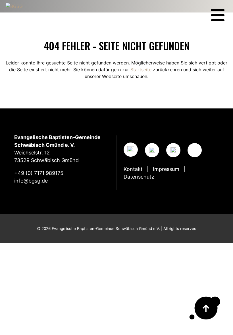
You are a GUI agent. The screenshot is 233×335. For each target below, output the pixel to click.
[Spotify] (173, 150)
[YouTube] (152, 150)
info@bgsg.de (31, 181)
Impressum (166, 169)
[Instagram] (131, 150)
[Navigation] (217, 15)
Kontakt (133, 169)
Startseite (140, 69)
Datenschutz (139, 177)
